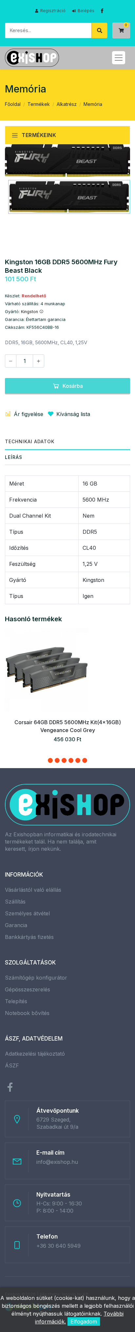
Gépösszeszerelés (27, 989)
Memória (93, 104)
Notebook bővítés (27, 1013)
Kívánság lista (73, 414)
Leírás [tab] (13, 457)
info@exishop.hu (57, 1162)
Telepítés (16, 1001)
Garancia (16, 925)
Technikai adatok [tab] (29, 441)
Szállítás (15, 901)
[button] (50, 760)
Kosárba (73, 386)
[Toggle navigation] (118, 57)
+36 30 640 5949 (58, 1246)
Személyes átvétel (27, 913)
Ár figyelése (28, 414)
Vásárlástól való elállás (33, 889)
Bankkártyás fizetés (29, 937)
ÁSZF (12, 1065)
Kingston (30, 311)
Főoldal (13, 104)
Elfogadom (83, 1321)
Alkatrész (67, 104)
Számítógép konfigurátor (36, 977)
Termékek (39, 104)
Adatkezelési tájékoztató (35, 1053)
